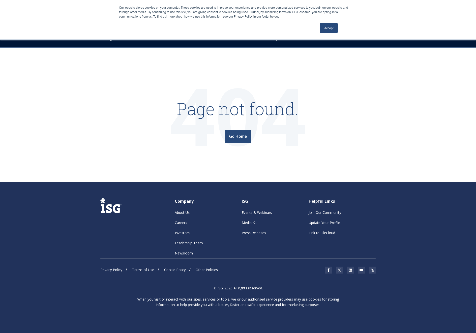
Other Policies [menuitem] (207, 269)
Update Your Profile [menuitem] (324, 222)
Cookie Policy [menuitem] (175, 269)
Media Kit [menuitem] (249, 222)
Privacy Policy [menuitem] (111, 269)
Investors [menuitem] (182, 232)
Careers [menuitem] (181, 222)
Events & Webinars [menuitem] (257, 212)
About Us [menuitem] (182, 212)
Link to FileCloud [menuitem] (322, 232)
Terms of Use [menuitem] (143, 269)
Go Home (238, 136)
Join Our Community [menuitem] (325, 212)
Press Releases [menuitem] (254, 232)
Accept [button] (328, 28)
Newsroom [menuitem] (184, 253)
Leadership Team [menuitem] (189, 243)
